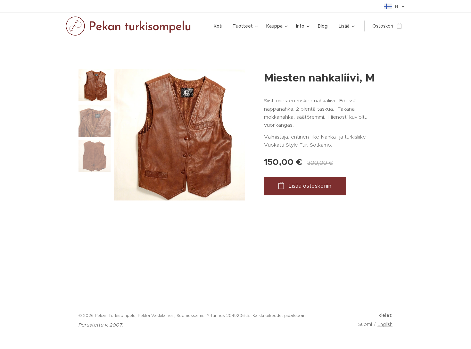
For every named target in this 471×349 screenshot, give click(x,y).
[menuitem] (219, 26)
